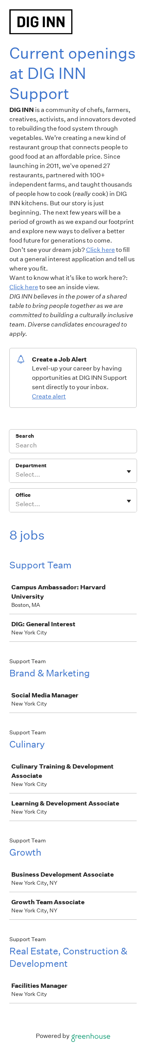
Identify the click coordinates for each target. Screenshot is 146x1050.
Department (31, 465)
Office (23, 495)
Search (25, 436)
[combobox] (16, 474)
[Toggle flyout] (129, 471)
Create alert (49, 396)
